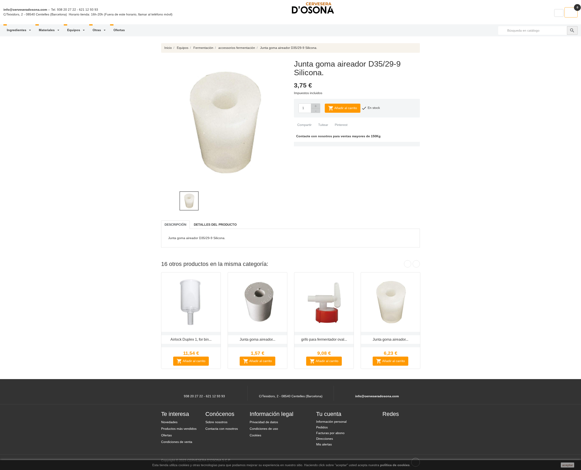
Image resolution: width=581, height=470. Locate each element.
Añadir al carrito (342, 108)
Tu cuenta (328, 414)
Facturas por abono (330, 433)
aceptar (567, 465)
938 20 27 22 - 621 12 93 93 (77, 9)
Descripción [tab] (175, 224)
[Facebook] (387, 423)
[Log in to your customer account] (559, 13)
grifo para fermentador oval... (324, 339)
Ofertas (119, 30)
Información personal (331, 421)
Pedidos (322, 427)
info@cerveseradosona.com (25, 9)
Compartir (304, 125)
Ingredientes (17, 30)
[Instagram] (409, 423)
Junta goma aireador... (257, 339)
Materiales (47, 30)
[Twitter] (398, 423)
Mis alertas (324, 444)
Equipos (74, 30)
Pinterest (340, 125)
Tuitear (322, 125)
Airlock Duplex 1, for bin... (191, 339)
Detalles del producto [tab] (215, 224)
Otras (97, 30)
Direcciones (324, 438)
